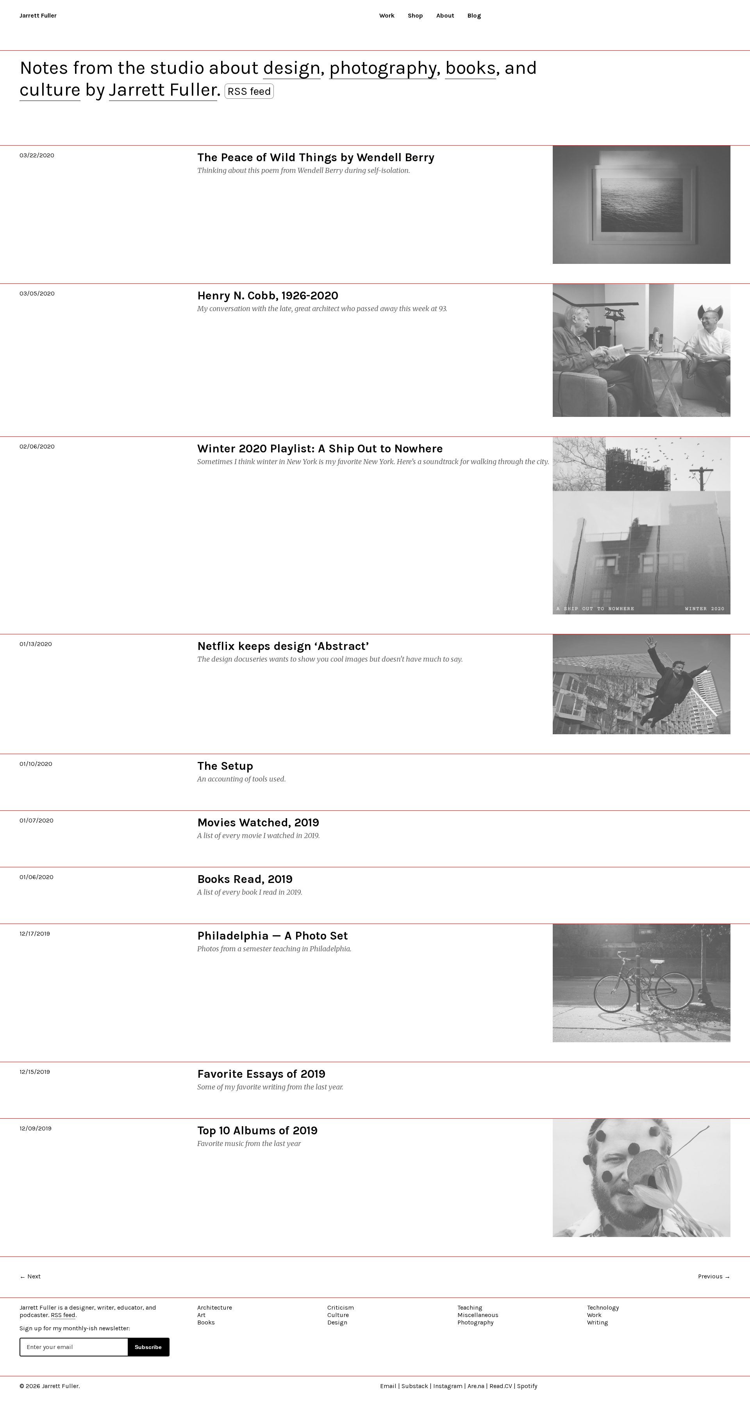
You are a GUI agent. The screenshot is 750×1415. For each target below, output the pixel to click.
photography (383, 67)
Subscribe (148, 1347)
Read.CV (500, 1386)
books (470, 67)
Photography (475, 1322)
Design (337, 1322)
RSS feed (249, 91)
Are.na (476, 1386)
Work (387, 15)
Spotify (527, 1386)
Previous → (714, 1276)
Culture (338, 1315)
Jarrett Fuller (38, 15)
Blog (474, 15)
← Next (30, 1276)
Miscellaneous (477, 1315)
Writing (597, 1322)
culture (50, 89)
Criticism (340, 1307)
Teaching (469, 1307)
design (292, 67)
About (445, 15)
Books (206, 1322)
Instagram (447, 1386)
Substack (415, 1386)
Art (201, 1315)
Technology (603, 1307)
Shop (415, 15)
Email (388, 1386)
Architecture (214, 1307)
